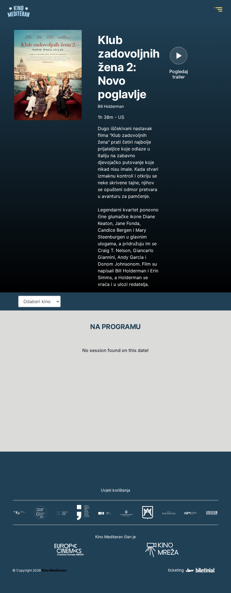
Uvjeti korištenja (115, 490)
